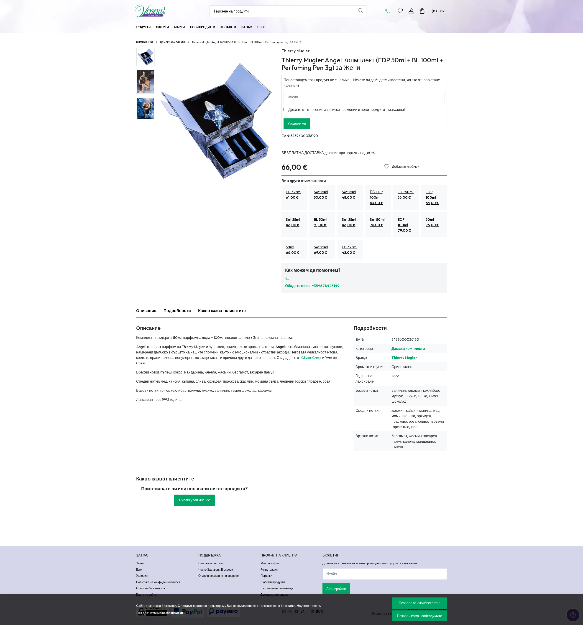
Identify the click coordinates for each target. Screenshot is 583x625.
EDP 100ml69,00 (432, 197)
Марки (179, 27)
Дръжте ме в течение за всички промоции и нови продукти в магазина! (346, 109)
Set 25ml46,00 (293, 222)
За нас (246, 27)
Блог (261, 27)
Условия (142, 575)
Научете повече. (309, 606)
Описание (146, 310)
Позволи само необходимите (419, 616)
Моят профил (270, 563)
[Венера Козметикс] (163, 10)
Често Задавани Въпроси (215, 569)
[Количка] (422, 11)
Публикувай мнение (194, 500)
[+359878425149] (388, 11)
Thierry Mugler (295, 50)
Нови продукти (202, 27)
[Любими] (400, 11)
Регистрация (269, 569)
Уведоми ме (296, 123)
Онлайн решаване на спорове (218, 575)
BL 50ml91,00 (320, 222)
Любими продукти (273, 582)
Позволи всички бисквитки (419, 603)
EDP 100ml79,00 (404, 225)
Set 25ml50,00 (321, 195)
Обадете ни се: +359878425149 (312, 285)
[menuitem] (145, 57)
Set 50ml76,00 (377, 222)
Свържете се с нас (211, 563)
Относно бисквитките (150, 588)
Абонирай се (336, 589)
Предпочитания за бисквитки (159, 613)
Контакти (228, 27)
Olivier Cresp (311, 357)
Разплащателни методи (277, 588)
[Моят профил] (411, 11)
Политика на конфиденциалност (158, 582)
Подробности (177, 310)
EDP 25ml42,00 (349, 250)
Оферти (162, 27)
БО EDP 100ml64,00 (376, 197)
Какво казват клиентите (222, 310)
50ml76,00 (432, 222)
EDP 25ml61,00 (293, 195)
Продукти (143, 27)
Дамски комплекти (172, 42)
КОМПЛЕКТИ (144, 42)
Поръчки (266, 575)
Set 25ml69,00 (321, 250)
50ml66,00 (292, 250)
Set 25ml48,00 (349, 195)
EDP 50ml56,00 (406, 195)
